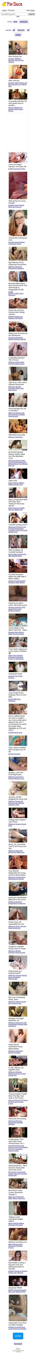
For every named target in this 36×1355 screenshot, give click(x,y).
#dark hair (18, 902)
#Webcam (11, 267)
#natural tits (19, 801)
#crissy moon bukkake (20, 1147)
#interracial (12, 460)
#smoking (17, 1052)
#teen (23, 169)
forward (18, 1343)
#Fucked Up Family (14, 1172)
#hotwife (21, 205)
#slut (16, 676)
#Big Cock (11, 1197)
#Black (15, 1198)
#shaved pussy (19, 364)
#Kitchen (16, 483)
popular (24, 21)
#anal (20, 732)
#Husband (11, 582)
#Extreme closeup (14, 611)
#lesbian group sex (14, 1073)
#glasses (22, 242)
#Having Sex (19, 60)
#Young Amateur (18, 634)
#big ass (11, 509)
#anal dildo (19, 850)
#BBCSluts (17, 699)
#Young (10, 1247)
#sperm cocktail (13, 1150)
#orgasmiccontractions (15, 657)
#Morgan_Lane (19, 778)
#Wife (17, 582)
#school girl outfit (20, 1023)
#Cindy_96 (19, 926)
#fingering (18, 267)
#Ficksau (11, 678)
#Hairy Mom (19, 484)
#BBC (10, 1198)
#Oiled (10, 508)
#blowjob (11, 1124)
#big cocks (11, 1292)
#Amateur (11, 60)
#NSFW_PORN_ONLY (16, 293)
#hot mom (23, 1174)
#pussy (24, 824)
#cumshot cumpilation (15, 1149)
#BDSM (23, 339)
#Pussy (10, 111)
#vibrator (22, 414)
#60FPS (11, 1290)
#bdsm (10, 554)
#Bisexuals (12, 527)
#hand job (16, 1329)
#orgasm (18, 824)
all (14, 30)
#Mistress (17, 339)
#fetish (20, 318)
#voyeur (11, 107)
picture (21, 30)
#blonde (11, 778)
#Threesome (20, 1197)
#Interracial (21, 1198)
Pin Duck (19, 1351)
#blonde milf (12, 852)
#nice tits (11, 364)
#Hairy (10, 483)
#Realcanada (12, 979)
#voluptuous (19, 777)
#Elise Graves (17, 1244)
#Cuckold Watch (20, 581)
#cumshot (11, 242)
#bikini (10, 634)
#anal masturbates (14, 977)
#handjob (17, 754)
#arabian (11, 1271)
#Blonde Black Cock (15, 464)
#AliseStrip (19, 437)
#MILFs (21, 483)
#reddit (10, 169)
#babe (10, 928)
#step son (17, 1174)
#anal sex (16, 508)
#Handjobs (19, 337)
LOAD (18, 1336)
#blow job (11, 207)
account (14, 1350)
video (18, 34)
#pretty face (22, 903)
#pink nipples (19, 362)
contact (18, 1350)
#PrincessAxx (12, 268)
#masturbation (13, 903)
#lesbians (11, 318)
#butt (23, 1292)
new (15, 21)
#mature (11, 754)
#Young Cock (18, 1100)
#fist (16, 318)
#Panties (11, 109)
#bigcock (19, 1121)
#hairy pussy (17, 609)
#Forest (15, 1102)
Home (4, 10)
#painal (15, 732)
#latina (18, 388)
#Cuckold (11, 528)
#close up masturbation (16, 659)
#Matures (18, 58)
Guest (33, 10)
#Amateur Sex (16, 84)
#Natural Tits (18, 107)
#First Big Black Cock (19, 462)
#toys (15, 655)
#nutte (20, 676)
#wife (10, 826)
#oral (16, 205)
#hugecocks (12, 1122)
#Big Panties (19, 109)
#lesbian (11, 316)
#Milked (11, 339)
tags (18, 16)
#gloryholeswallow (20, 1290)
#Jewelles (11, 952)
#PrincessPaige (13, 414)
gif (28, 30)
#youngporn (17, 169)
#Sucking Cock (21, 527)
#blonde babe (19, 413)
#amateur (11, 58)
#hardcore (18, 607)
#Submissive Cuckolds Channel (16, 529)
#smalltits (20, 1122)
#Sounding (12, 1225)
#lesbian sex (18, 316)
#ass (22, 388)
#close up (18, 207)
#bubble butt (18, 509)
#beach (21, 632)
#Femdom (11, 337)
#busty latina (12, 390)
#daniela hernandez (14, 387)
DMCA (22, 1350)
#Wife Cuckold (18, 554)
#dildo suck (20, 852)
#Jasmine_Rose (13, 805)
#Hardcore (11, 295)
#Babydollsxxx (13, 879)
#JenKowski (12, 244)
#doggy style (12, 1175)
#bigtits (22, 508)
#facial (19, 244)
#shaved (24, 1271)
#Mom (17, 83)
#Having (11, 62)
